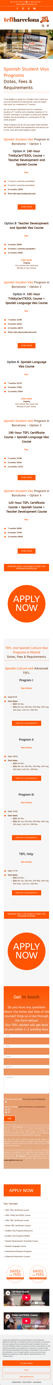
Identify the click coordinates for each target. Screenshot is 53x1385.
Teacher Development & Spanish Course (21, 1241)
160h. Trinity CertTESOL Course (17, 1215)
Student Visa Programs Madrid (17, 1236)
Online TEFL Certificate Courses (18, 1226)
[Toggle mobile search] (43, 25)
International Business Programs (18, 1251)
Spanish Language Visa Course (26, 303)
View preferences (26, 1377)
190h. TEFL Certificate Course (17, 1220)
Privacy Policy (27, 1382)
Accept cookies (26, 1363)
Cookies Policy (16, 1382)
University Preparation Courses (17, 1257)
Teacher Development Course (26, 511)
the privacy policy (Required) (34, 1099)
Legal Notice (37, 1382)
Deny (26, 1370)
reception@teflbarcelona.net (26, 4)
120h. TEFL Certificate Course (17, 1210)
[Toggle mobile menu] (48, 25)
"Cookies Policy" (7, 1356)
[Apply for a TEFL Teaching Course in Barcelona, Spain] (26, 584)
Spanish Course (32, 507)
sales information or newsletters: (32, 1107)
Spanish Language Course (15, 1246)
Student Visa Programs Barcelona (19, 1231)
